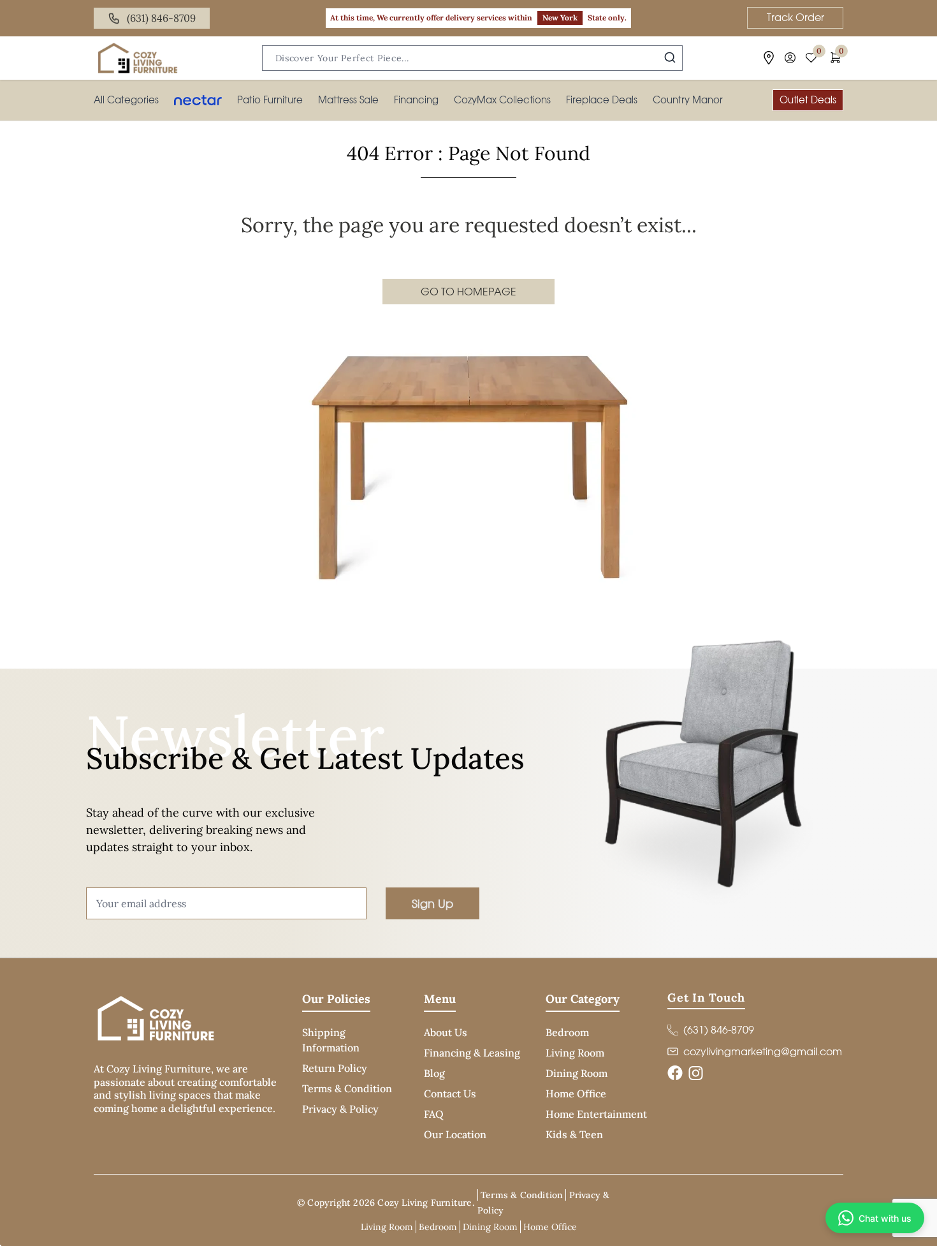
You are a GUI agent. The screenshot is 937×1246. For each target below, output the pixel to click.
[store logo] (138, 58)
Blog (434, 1073)
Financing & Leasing (472, 1052)
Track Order (795, 17)
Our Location (455, 1134)
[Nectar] (198, 100)
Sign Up (432, 903)
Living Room (575, 1052)
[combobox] (472, 58)
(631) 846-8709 (161, 17)
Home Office (576, 1093)
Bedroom (567, 1032)
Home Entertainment (596, 1114)
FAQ (434, 1114)
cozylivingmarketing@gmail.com (762, 1051)
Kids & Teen (574, 1134)
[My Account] (790, 57)
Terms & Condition (347, 1088)
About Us (445, 1032)
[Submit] (670, 57)
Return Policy (334, 1068)
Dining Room (576, 1073)
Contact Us (450, 1093)
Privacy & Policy (340, 1108)
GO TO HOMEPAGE (468, 291)
